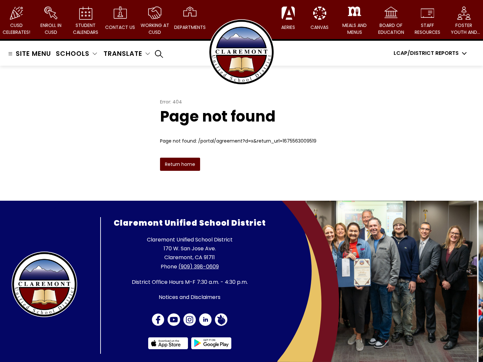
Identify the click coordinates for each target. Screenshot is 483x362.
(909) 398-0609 (198, 266)
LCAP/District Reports (426, 53)
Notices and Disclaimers (189, 297)
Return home (180, 164)
